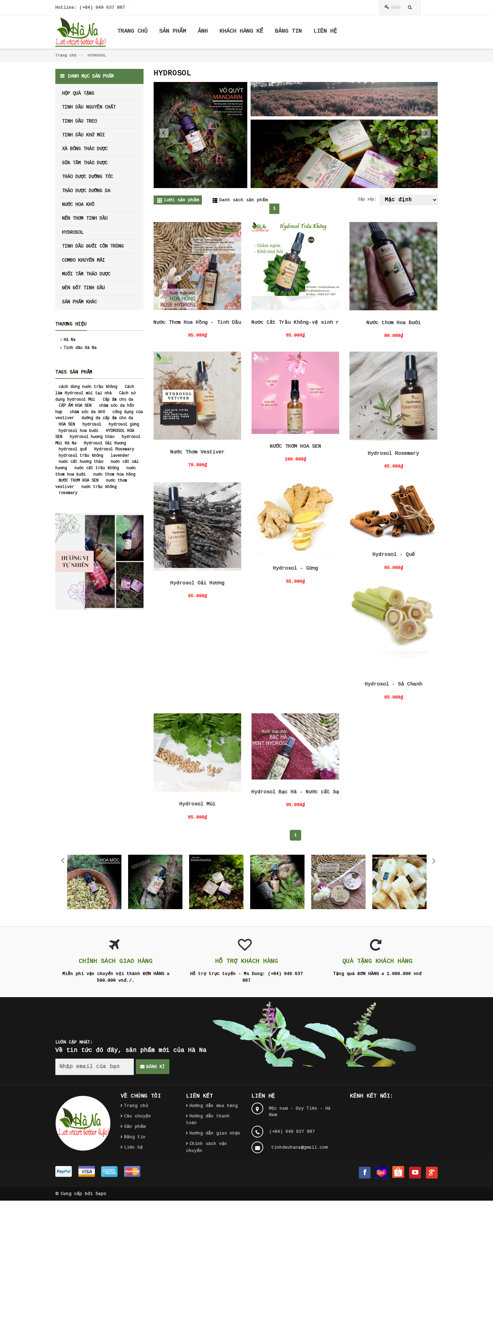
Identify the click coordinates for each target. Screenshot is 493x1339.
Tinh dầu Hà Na (80, 348)
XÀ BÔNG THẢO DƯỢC (85, 148)
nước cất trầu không (96, 468)
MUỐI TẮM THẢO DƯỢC (86, 274)
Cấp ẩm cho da (118, 399)
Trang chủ (65, 55)
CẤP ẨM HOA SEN (75, 405)
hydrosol (92, 424)
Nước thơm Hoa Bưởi (394, 323)
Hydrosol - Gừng (295, 568)
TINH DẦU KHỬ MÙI (83, 135)
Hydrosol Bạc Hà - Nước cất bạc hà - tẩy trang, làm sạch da (339, 792)
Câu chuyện (137, 1116)
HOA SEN (67, 424)
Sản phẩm (135, 1126)
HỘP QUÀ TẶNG (78, 93)
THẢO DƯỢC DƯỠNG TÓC (87, 176)
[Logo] (83, 1123)
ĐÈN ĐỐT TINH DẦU (83, 288)
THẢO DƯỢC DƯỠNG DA (86, 190)
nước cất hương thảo (81, 461)
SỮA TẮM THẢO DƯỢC (85, 163)
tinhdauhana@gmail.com (299, 1147)
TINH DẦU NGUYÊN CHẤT (89, 107)
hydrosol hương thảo (92, 437)
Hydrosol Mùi (197, 804)
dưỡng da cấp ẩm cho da (107, 418)
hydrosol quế (73, 449)
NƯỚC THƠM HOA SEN (295, 446)
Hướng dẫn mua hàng (213, 1105)
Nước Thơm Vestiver (197, 452)
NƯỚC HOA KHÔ (78, 204)
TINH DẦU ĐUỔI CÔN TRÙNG (93, 246)
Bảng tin (135, 1137)
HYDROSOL (73, 232)
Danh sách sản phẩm (243, 200)
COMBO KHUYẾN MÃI (83, 260)
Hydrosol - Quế (394, 554)
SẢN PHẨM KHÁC (79, 302)
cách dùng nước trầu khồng (88, 387)
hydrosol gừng (124, 424)
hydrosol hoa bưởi (79, 431)
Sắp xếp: (367, 199)
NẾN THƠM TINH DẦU (85, 218)
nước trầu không (99, 487)
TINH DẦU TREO (79, 121)
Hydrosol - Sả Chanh (393, 684)
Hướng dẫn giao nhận (214, 1133)
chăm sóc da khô (87, 412)
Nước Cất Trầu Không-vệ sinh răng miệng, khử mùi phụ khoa (336, 322)
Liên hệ (133, 1147)
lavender (120, 455)
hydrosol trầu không (81, 455)
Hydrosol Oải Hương (197, 583)
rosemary (68, 493)
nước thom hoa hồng (114, 474)
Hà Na (69, 340)
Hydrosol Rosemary (393, 453)
